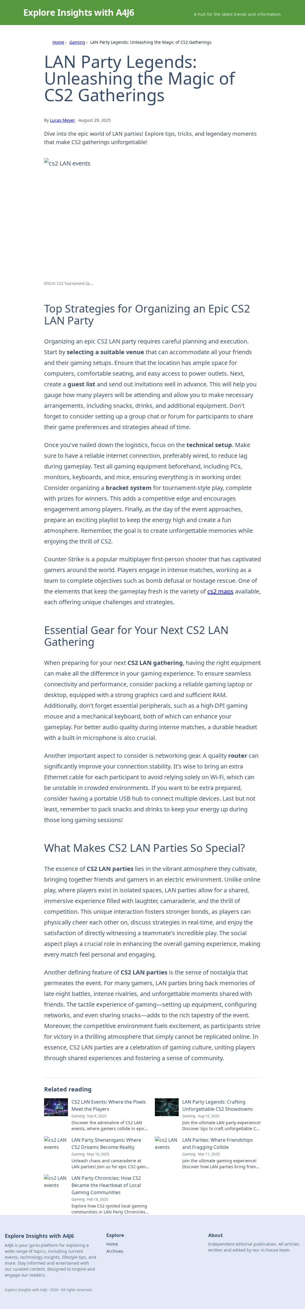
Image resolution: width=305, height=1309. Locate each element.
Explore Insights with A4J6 (78, 12)
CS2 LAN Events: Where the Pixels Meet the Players (108, 1105)
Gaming (77, 42)
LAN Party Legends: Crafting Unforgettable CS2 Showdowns (217, 1105)
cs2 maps (220, 591)
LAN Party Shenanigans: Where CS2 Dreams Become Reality (106, 1143)
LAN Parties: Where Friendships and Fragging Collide (217, 1143)
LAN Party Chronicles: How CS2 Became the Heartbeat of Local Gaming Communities (106, 1185)
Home (58, 42)
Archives (114, 1251)
